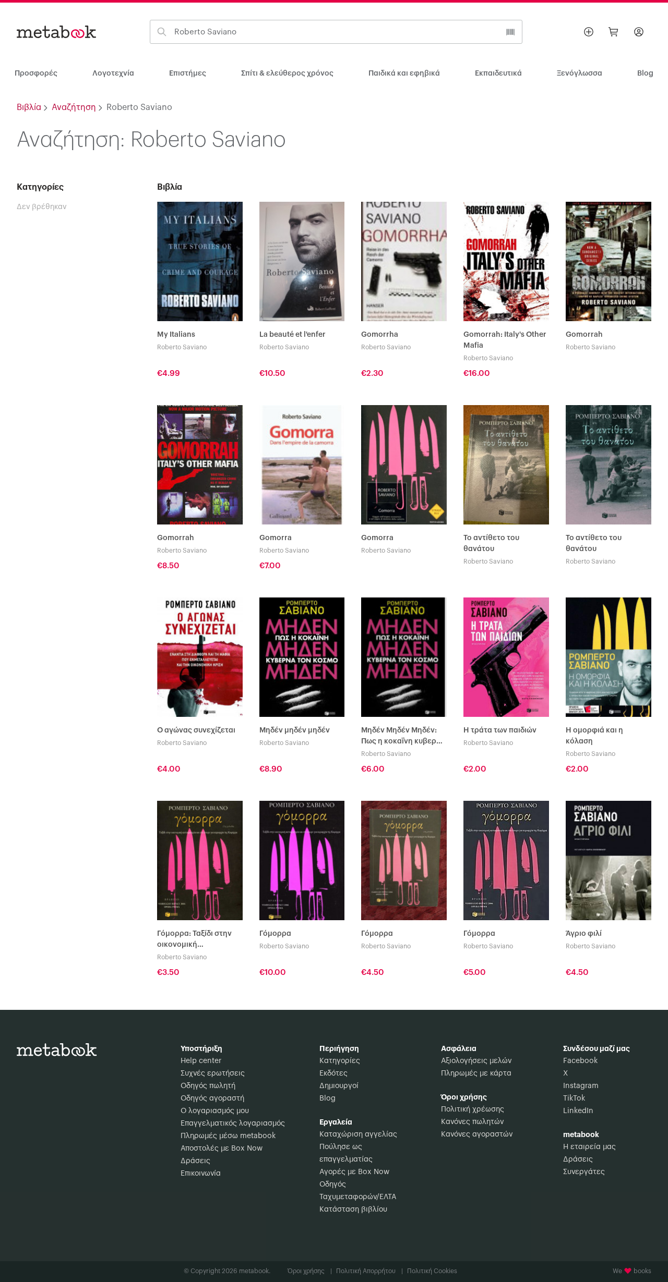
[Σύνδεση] (638, 31)
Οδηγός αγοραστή (212, 1098)
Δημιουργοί (339, 1086)
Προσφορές (36, 73)
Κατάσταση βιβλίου (353, 1209)
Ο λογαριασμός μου (215, 1111)
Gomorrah (584, 334)
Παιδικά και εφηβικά (404, 73)
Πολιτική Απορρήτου (369, 1271)
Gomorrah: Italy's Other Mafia (504, 340)
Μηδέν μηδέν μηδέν (294, 730)
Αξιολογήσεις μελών (476, 1061)
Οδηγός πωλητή (208, 1086)
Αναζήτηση (74, 107)
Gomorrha (379, 334)
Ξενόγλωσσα (579, 73)
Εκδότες (333, 1073)
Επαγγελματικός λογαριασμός (233, 1123)
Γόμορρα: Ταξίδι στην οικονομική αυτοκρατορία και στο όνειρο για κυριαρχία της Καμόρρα (196, 940)
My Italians (176, 334)
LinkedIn (578, 1111)
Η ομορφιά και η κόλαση (594, 736)
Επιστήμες (187, 73)
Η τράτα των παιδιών (499, 730)
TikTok (574, 1098)
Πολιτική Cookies (432, 1271)
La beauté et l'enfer (292, 334)
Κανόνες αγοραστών (476, 1134)
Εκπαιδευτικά (498, 73)
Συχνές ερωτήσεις (213, 1073)
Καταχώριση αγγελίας (358, 1134)
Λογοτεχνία (113, 73)
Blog (327, 1098)
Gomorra (275, 538)
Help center (201, 1061)
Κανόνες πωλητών (472, 1122)
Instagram (581, 1086)
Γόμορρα (275, 933)
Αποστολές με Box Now (222, 1148)
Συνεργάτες (584, 1172)
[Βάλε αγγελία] (588, 31)
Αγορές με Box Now (354, 1172)
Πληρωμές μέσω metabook (228, 1136)
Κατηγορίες (339, 1061)
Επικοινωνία (201, 1173)
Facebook (580, 1061)
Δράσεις (195, 1161)
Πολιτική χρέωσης (472, 1109)
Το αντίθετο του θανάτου (491, 543)
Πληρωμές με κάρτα (476, 1073)
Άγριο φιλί (584, 933)
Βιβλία (29, 107)
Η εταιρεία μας (589, 1147)
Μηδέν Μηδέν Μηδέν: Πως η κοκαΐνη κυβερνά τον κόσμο (403, 737)
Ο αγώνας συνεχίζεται (196, 730)
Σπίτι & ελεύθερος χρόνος (287, 73)
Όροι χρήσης (310, 1271)
